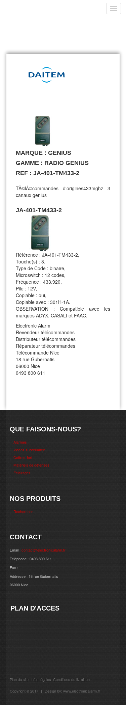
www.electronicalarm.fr (81, 691)
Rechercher (23, 511)
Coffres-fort (22, 457)
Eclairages (22, 472)
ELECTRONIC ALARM (42, 12)
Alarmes (20, 442)
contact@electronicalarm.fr (44, 550)
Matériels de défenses (31, 465)
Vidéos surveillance (29, 449)
